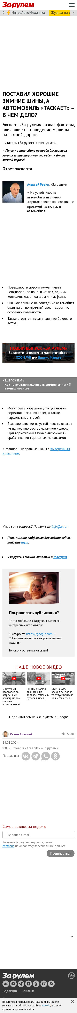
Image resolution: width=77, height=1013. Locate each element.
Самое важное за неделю (24, 826)
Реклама (28, 991)
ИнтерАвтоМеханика (28, 12)
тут (24, 542)
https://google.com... (40, 634)
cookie (46, 1005)
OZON (20, 357)
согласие (8, 846)
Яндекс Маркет (49, 357)
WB (28, 357)
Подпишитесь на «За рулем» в (38, 717)
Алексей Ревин (38, 184)
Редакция (9, 991)
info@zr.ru (59, 526)
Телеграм (60, 557)
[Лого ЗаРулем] (18, 5)
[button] (73, 1002)
